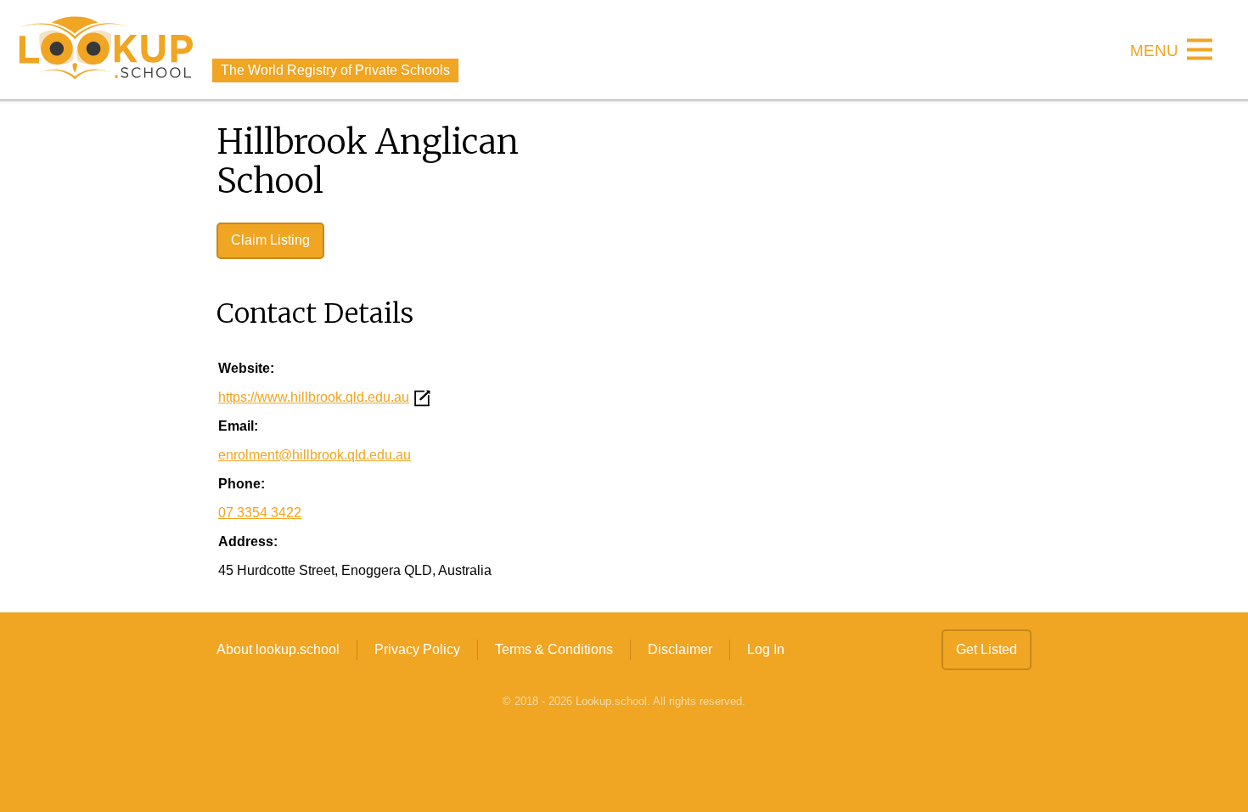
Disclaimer (680, 649)
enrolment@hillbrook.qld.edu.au (314, 455)
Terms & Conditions (554, 649)
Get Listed (986, 649)
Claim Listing (270, 240)
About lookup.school (278, 649)
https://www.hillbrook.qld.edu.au (313, 397)
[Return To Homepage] (106, 49)
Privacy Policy (417, 649)
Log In (765, 649)
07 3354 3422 (259, 512)
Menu (1154, 51)
